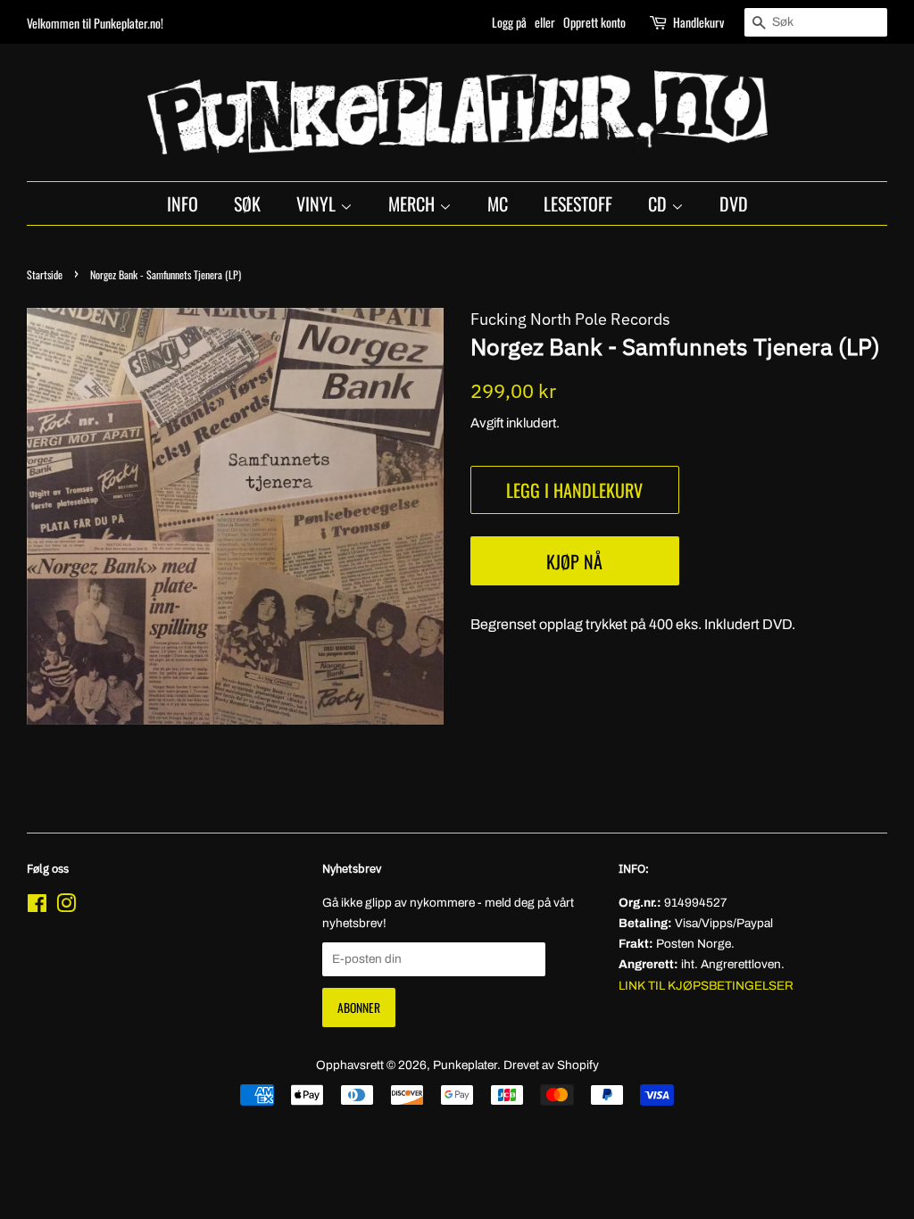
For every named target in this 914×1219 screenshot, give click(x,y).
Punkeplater (465, 1065)
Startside (44, 274)
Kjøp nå (574, 561)
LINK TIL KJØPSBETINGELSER (706, 985)
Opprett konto (594, 21)
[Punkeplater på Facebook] (37, 907)
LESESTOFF (578, 203)
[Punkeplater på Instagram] (66, 907)
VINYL (318, 203)
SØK (247, 203)
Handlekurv (698, 21)
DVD (733, 203)
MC (497, 203)
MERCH (413, 203)
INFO (182, 203)
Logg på (509, 21)
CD (659, 203)
